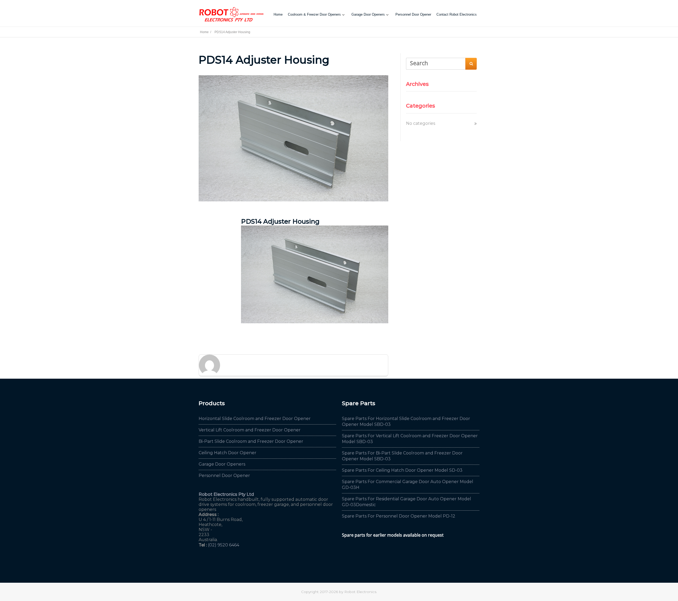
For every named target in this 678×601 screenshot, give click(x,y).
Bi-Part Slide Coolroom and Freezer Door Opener (251, 441)
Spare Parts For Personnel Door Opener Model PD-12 (398, 516)
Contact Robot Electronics (456, 14)
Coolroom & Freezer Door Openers (314, 14)
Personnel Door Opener (413, 14)
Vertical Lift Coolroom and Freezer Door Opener (250, 429)
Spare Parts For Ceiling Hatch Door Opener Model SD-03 (402, 470)
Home (278, 14)
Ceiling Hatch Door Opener (227, 452)
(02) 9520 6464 (223, 544)
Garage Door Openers (368, 14)
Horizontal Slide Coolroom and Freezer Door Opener (255, 418)
